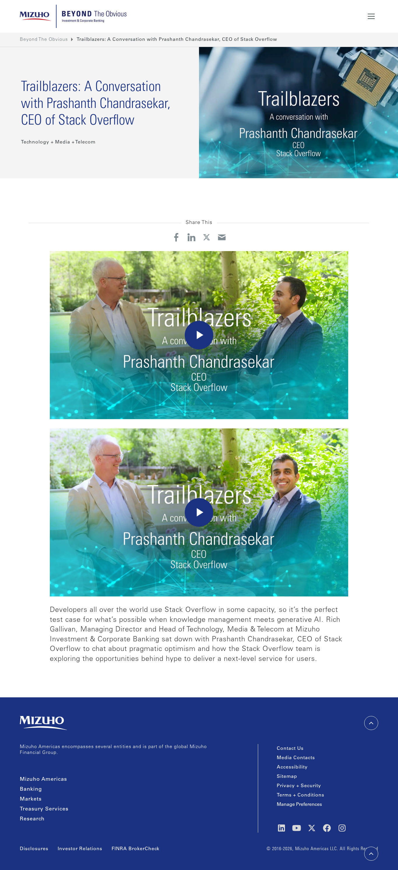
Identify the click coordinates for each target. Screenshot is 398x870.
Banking (31, 789)
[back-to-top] (371, 854)
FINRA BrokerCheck (135, 849)
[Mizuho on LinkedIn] (281, 828)
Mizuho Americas (43, 779)
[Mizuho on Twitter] (311, 828)
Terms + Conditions (300, 795)
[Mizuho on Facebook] (327, 828)
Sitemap (287, 776)
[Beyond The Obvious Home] (93, 16)
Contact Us (290, 748)
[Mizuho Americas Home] (35, 16)
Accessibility (292, 767)
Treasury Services (44, 809)
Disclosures (34, 849)
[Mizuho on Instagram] (342, 828)
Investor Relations (80, 849)
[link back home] (43, 723)
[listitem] (177, 39)
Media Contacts (296, 758)
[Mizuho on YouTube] (296, 828)
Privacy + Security (299, 786)
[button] (371, 16)
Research (32, 819)
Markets (31, 799)
